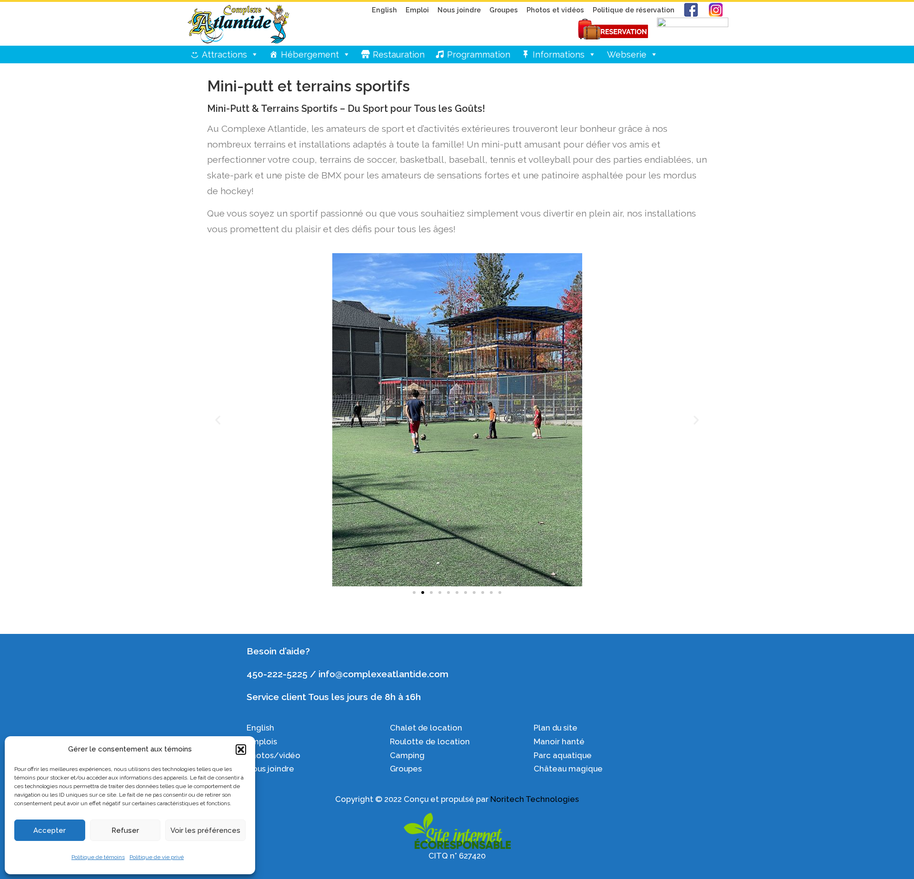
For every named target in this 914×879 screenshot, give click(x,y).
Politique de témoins (98, 857)
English (384, 10)
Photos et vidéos (555, 10)
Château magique (568, 768)
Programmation (478, 54)
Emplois (263, 741)
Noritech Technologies (534, 799)
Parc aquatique (563, 755)
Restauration (399, 54)
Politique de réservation (634, 10)
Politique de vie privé (156, 857)
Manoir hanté (559, 741)
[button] (241, 749)
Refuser (125, 830)
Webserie (626, 54)
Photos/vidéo (273, 755)
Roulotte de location (430, 741)
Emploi (417, 10)
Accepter (49, 830)
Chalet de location (426, 727)
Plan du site (555, 727)
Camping (407, 755)
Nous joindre (459, 10)
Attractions (224, 54)
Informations (559, 54)
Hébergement (310, 54)
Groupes (503, 10)
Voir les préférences (205, 830)
